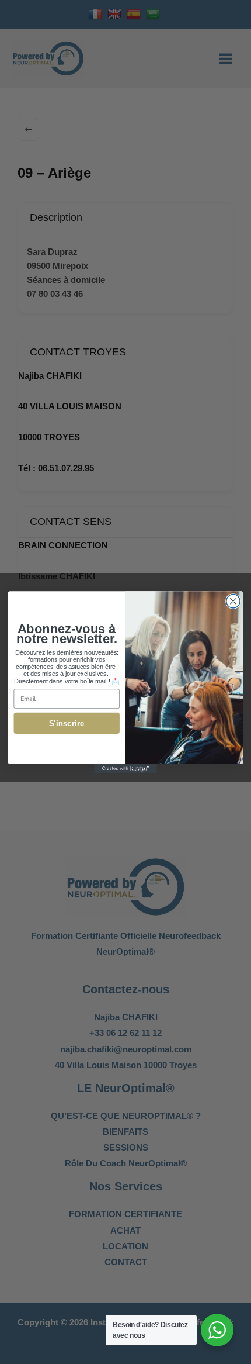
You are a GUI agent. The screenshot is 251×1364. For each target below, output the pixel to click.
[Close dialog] (233, 601)
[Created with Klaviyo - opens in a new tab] (125, 768)
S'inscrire (67, 723)
